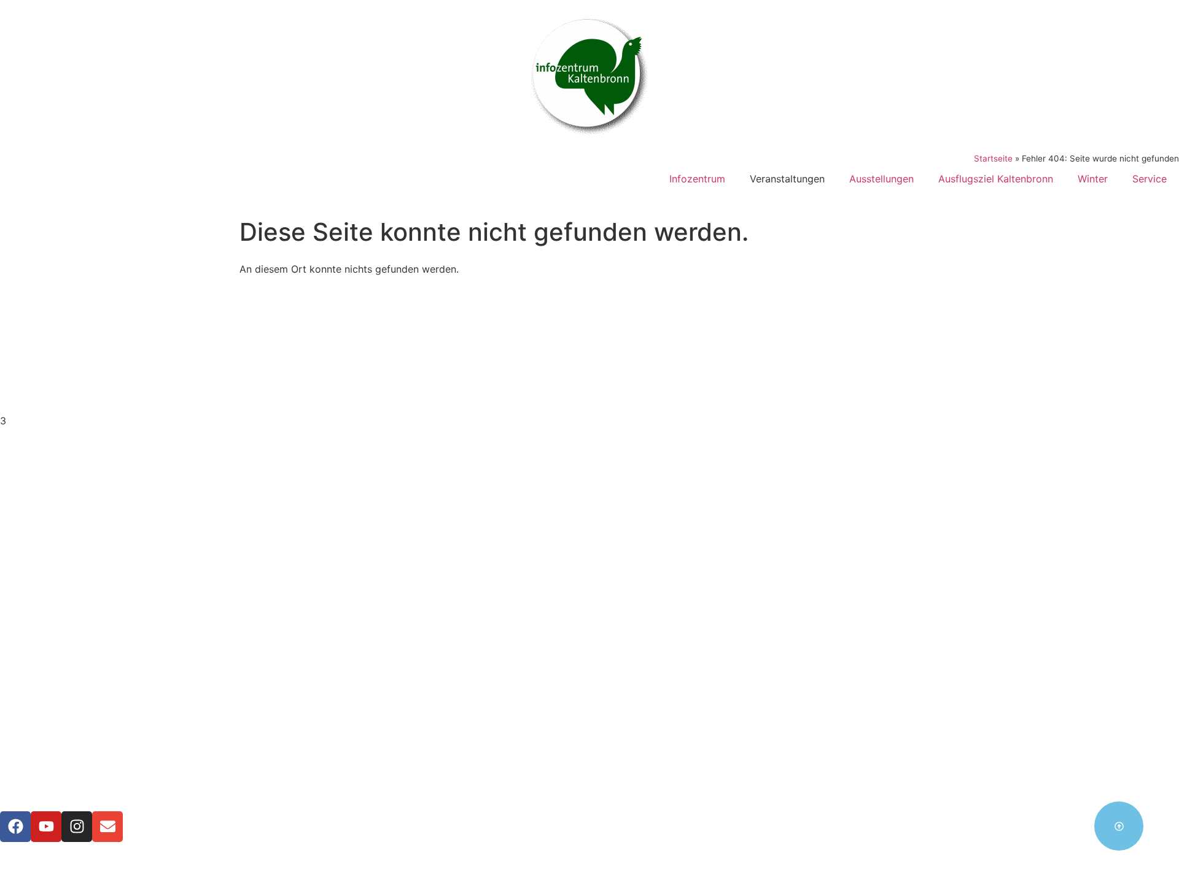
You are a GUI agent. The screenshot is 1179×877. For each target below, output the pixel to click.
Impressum (589, 683)
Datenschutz (590, 698)
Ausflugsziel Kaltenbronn (995, 179)
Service (1149, 179)
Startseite (993, 158)
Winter (1093, 179)
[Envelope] (107, 826)
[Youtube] (46, 826)
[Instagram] (76, 826)
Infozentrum (697, 179)
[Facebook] (15, 826)
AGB (589, 712)
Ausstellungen (881, 179)
